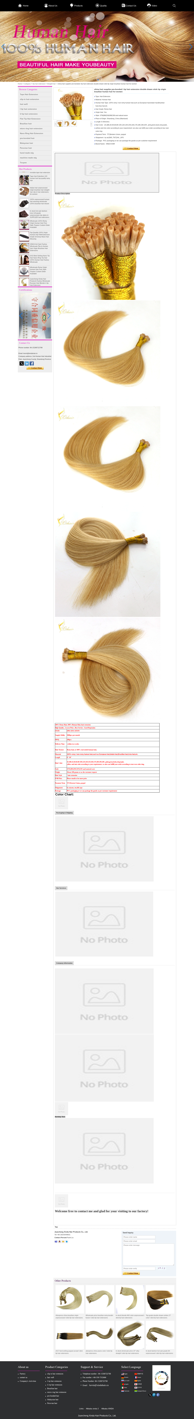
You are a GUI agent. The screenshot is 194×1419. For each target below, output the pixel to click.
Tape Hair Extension (29, 94)
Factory (22, 1374)
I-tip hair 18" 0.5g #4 (37, 278)
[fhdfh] (27, 363)
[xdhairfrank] (56, 1241)
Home (26, 6)
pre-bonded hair (27, 138)
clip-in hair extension (29, 99)
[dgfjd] (22, 363)
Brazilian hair (26, 124)
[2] (97, 81)
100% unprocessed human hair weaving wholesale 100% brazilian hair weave (39, 189)
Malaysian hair (26, 143)
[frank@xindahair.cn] (63, 1241)
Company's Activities (28, 1381)
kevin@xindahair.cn (99, 1385)
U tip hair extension (29, 114)
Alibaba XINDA (107, 1409)
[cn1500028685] (66, 1241)
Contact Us (131, 6)
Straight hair (51, 84)
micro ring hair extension (31, 128)
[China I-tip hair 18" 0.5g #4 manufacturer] (24, 282)
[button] (93, 79)
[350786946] (59, 1241)
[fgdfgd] (32, 363)
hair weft (24, 104)
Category (27, 84)
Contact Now (35, 368)
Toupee (23, 163)
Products (78, 6)
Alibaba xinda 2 (92, 1409)
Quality (103, 6)
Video (154, 6)
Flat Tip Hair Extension (30, 119)
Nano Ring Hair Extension (31, 133)
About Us (53, 6)
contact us (23, 1377)
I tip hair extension (38, 84)
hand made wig (27, 153)
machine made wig (28, 158)
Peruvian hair (26, 148)
